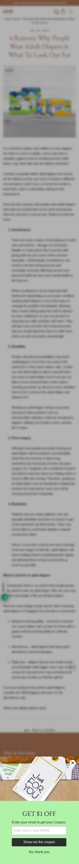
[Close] (73, 763)
